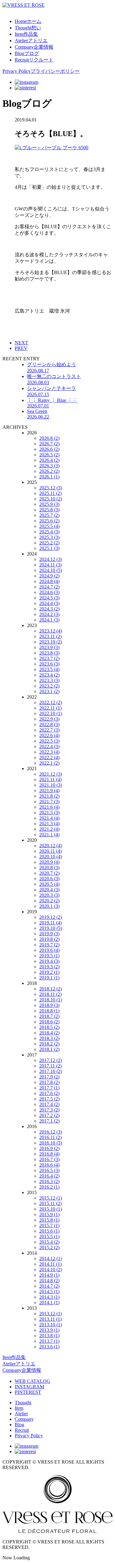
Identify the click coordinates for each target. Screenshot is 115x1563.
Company (24, 1419)
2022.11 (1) (50, 708)
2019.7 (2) (49, 944)
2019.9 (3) (49, 933)
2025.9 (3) (49, 504)
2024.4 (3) (49, 603)
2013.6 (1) (49, 1346)
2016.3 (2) (49, 1181)
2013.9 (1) (49, 1330)
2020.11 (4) (50, 851)
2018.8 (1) (49, 1010)
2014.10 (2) (50, 1269)
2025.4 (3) (49, 531)
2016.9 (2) (49, 1148)
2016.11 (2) (50, 1137)
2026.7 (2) (49, 443)
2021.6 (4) (49, 807)
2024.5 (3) (49, 597)
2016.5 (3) (49, 1170)
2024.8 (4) (49, 581)
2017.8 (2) (49, 1082)
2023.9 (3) (49, 647)
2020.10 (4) (50, 856)
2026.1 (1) (49, 476)
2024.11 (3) (50, 564)
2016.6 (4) (49, 1165)
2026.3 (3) (49, 465)
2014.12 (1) (50, 1258)
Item (19, 1408)
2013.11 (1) (50, 1319)
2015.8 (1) (49, 1220)
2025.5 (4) (49, 526)
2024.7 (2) (49, 586)
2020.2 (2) (49, 900)
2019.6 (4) (49, 950)
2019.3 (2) (49, 966)
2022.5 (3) (49, 741)
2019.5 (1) (49, 955)
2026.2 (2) (49, 471)
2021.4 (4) (49, 818)
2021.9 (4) (49, 790)
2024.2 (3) (49, 614)
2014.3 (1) (49, 1297)
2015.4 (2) (49, 1242)
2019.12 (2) (50, 917)
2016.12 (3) (50, 1131)
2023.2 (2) (49, 686)
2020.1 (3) (49, 906)
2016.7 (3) (49, 1159)
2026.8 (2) (49, 438)
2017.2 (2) (49, 1115)
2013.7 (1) (49, 1341)
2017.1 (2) (49, 1120)
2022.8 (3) (49, 724)
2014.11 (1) (50, 1264)
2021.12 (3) (50, 774)
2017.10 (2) (50, 1071)
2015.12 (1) (50, 1198)
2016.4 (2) (49, 1176)
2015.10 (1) (50, 1209)
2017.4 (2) (49, 1104)
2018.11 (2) (50, 994)
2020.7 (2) (49, 873)
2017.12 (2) (50, 1060)
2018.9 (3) (49, 1005)
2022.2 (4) (49, 757)
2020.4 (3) (49, 889)
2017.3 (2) (49, 1109)
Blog (19, 1424)
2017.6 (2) (49, 1093)
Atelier (21, 1413)
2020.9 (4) (49, 862)
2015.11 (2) (50, 1203)
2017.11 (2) (50, 1065)
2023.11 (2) (50, 636)
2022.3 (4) (49, 752)
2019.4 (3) (49, 961)
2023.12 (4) (50, 630)
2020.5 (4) (49, 884)
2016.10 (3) (50, 1142)
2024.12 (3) (50, 559)
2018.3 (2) (49, 1038)
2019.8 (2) (49, 939)
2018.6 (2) (49, 1021)
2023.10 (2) (50, 641)
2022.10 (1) (50, 713)
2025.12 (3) (50, 487)
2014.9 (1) (49, 1275)
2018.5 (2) (49, 1027)
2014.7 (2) (49, 1286)
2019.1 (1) (49, 977)
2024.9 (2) (49, 575)
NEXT (21, 342)
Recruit (22, 1430)
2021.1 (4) (49, 834)
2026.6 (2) (49, 449)
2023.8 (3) (49, 652)
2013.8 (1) (49, 1335)
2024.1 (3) (49, 619)
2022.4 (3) (49, 746)
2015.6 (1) (49, 1231)
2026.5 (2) (49, 454)
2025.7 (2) (49, 515)
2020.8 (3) (49, 867)
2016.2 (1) (49, 1187)
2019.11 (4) (50, 922)
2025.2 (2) (49, 542)
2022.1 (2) (49, 763)
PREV (21, 348)
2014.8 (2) (49, 1280)
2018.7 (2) (49, 1016)
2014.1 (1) (49, 1302)
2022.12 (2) (50, 702)
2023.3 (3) (49, 680)
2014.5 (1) (49, 1291)
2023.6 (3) (49, 663)
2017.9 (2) (49, 1076)
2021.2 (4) (49, 829)
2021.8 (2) (49, 796)
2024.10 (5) (50, 570)
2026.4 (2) (49, 460)
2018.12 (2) (50, 988)
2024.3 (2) (49, 608)
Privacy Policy (29, 1435)
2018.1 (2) (49, 1049)
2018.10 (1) (50, 999)
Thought (23, 1402)
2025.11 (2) (50, 493)
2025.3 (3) (49, 537)
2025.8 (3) (49, 509)
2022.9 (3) (49, 719)
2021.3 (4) (49, 823)
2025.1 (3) (49, 548)
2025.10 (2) (50, 498)
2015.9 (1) (49, 1214)
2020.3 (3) (49, 895)
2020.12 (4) (50, 845)
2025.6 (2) (49, 520)
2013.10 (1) (50, 1324)
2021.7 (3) (49, 801)
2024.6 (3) (49, 592)
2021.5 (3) (49, 812)
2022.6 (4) (49, 735)
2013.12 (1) (50, 1313)
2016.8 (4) (49, 1153)
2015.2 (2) (49, 1247)
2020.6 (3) (49, 878)
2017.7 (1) (49, 1087)
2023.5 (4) (49, 669)
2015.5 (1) (49, 1236)
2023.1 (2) (49, 691)
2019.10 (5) (50, 928)
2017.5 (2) (49, 1098)
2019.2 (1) (49, 972)
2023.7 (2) (49, 658)
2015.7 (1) (49, 1225)
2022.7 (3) (49, 730)
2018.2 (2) (49, 1043)
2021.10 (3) (50, 785)
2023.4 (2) (49, 675)
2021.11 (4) (50, 779)
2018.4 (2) (49, 1032)
